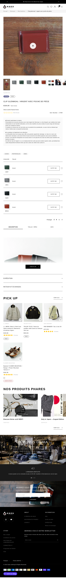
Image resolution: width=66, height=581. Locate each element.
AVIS (52, 227)
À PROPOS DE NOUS (30, 516)
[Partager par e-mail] (62, 219)
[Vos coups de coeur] (51, 7)
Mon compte (6, 534)
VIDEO (12, 96)
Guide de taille (49, 519)
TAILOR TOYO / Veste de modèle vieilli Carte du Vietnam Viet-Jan (33, 328)
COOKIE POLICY (7, 545)
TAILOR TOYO (27, 323)
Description (13, 227)
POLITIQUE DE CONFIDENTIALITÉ (8, 541)
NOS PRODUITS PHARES (31, 519)
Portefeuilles (16, 153)
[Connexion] (55, 7)
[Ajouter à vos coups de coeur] (62, 168)
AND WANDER (48, 323)
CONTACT (27, 522)
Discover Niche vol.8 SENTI (13, 419)
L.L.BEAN (6, 323)
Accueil (5, 11)
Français (5, 560)
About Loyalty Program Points (11, 109)
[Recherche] (48, 7)
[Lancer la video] (33, 46)
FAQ (46, 516)
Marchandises (21, 11)
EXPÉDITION (48, 522)
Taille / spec (32, 227)
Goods (7, 153)
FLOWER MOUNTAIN (9, 363)
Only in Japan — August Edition (52, 419)
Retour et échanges (50, 525)
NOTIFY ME (54, 168)
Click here (33, 456)
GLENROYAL (6, 92)
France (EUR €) (17, 560)
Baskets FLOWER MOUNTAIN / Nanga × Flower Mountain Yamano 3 (12, 367)
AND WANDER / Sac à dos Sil (52, 326)
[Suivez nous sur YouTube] (11, 519)
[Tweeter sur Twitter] (59, 219)
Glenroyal (12, 11)
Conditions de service (9, 537)
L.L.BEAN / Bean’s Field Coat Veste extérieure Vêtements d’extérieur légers (12, 328)
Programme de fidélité (9, 548)
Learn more (46, 1)
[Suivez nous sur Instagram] (5, 519)
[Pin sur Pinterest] (56, 219)
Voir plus (33, 266)
